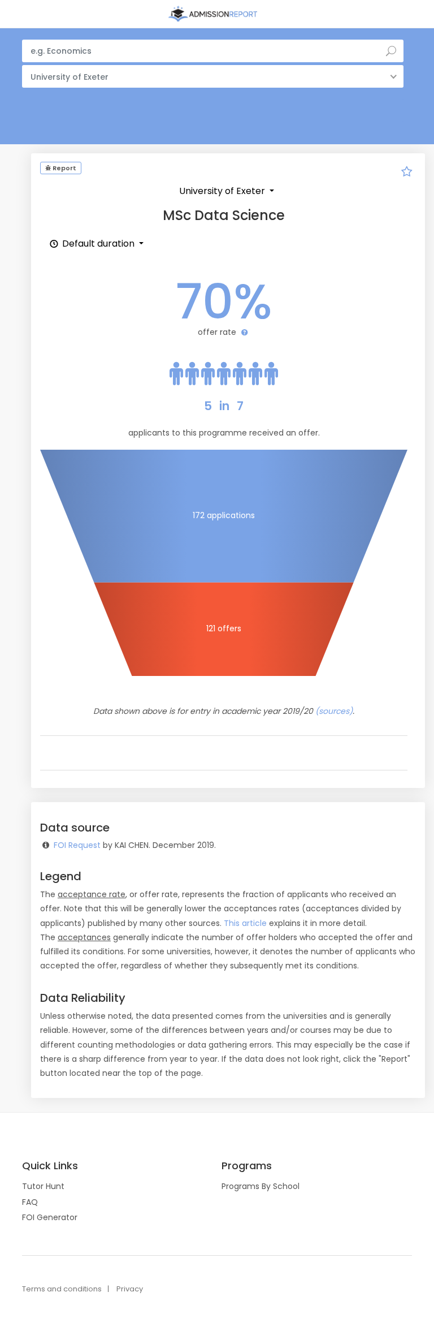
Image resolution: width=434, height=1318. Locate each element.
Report (63, 168)
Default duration (98, 243)
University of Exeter (223, 190)
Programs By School (261, 1186)
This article (245, 923)
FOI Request (77, 845)
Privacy (129, 1288)
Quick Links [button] (50, 1166)
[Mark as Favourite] (406, 173)
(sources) (334, 711)
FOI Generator (49, 1217)
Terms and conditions (62, 1288)
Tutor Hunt (43, 1186)
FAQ (30, 1202)
